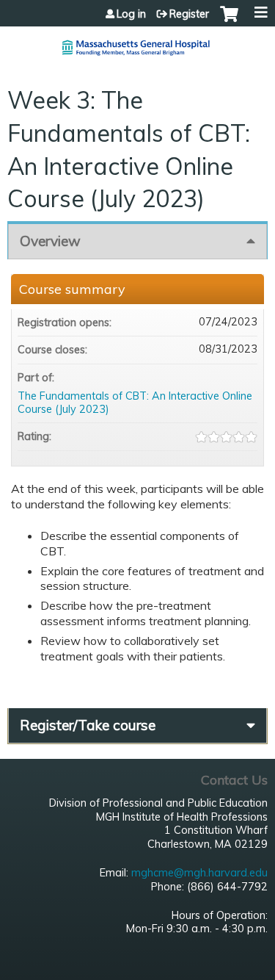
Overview (50, 241)
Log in (131, 14)
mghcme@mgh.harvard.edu (199, 872)
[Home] (137, 41)
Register (189, 14)
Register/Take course (87, 725)
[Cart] (229, 21)
